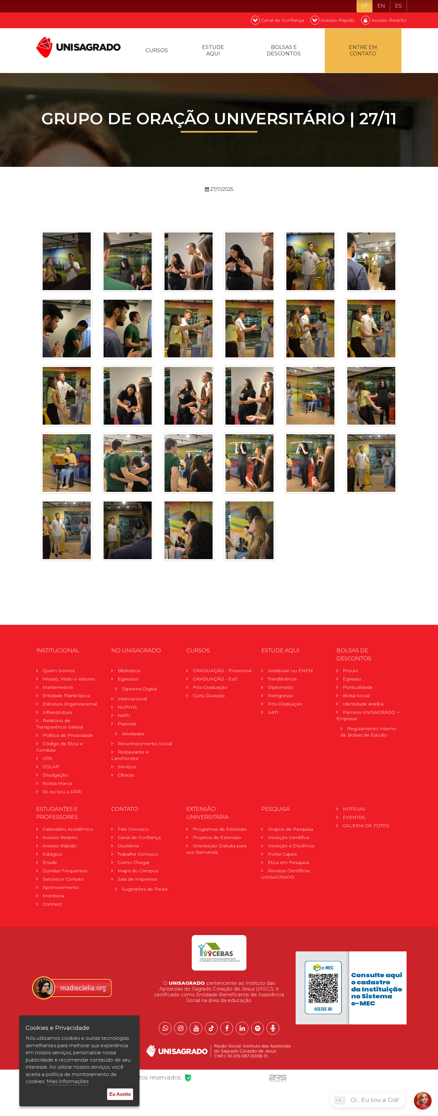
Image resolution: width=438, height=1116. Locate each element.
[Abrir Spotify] (257, 1028)
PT (364, 6)
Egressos (128, 679)
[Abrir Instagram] (180, 1028)
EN (381, 6)
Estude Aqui (213, 50)
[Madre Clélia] (71, 987)
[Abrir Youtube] (196, 1028)
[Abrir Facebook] (226, 1028)
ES (398, 6)
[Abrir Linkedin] (242, 1028)
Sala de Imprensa (137, 879)
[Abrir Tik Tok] (211, 1028)
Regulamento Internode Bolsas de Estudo (368, 732)
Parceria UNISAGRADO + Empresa (368, 715)
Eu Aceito (120, 1094)
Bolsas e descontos (284, 50)
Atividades (133, 734)
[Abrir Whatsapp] (165, 1028)
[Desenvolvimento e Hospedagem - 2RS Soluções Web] (277, 1077)
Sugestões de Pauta (144, 889)
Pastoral (127, 724)
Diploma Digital (139, 689)
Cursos (157, 50)
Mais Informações (67, 1081)
